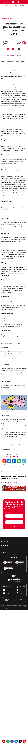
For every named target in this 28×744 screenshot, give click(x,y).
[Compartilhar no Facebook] (12, 741)
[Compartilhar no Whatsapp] (8, 741)
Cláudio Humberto (7, 18)
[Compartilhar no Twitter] (20, 741)
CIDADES (22, 5)
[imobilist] (3, 741)
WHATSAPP (6, 5)
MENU (7, 2)
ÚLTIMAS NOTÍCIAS (14, 5)
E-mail (6, 519)
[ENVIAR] (14, 526)
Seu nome (7, 512)
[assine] (24, 741)
